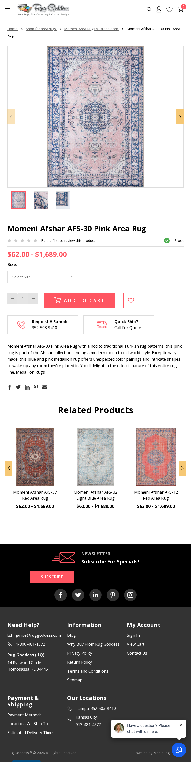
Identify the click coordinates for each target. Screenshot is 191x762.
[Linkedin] (27, 386)
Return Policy (79, 662)
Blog (71, 635)
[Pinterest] (35, 386)
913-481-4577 (88, 724)
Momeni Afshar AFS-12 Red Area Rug (156, 495)
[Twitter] (18, 386)
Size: (12, 264)
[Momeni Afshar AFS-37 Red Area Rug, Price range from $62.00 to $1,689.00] (35, 457)
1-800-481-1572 (30, 644)
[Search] (149, 9)
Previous (8, 468)
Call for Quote (127, 327)
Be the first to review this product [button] (68, 240)
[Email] (44, 386)
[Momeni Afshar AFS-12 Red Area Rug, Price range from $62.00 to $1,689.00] (156, 457)
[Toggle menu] (5, 9)
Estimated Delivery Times (30, 732)
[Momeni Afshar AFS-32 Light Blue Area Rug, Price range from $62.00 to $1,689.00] (95, 457)
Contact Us (137, 653)
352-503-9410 (44, 327)
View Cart (135, 644)
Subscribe (52, 577)
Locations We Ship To (27, 723)
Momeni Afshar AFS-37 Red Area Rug (35, 495)
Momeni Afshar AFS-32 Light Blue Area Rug (95, 495)
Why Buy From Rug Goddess (93, 644)
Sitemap (74, 680)
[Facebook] (9, 386)
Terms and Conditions (87, 671)
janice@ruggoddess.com (38, 635)
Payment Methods (24, 715)
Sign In (133, 635)
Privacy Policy (79, 653)
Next (180, 116)
